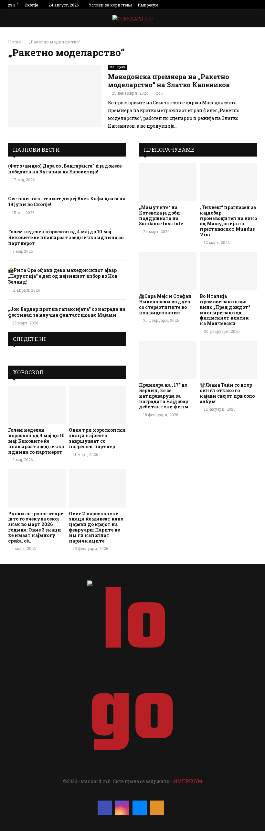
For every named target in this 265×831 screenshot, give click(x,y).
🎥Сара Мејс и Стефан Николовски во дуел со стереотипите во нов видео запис (165, 304)
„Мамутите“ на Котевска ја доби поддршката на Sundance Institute (161, 215)
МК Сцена (118, 67)
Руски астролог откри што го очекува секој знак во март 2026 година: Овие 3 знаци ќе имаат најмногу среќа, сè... (36, 527)
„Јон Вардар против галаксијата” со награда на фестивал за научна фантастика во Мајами (66, 312)
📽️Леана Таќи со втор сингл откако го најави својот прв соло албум (227, 393)
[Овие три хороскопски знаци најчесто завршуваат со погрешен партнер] (97, 405)
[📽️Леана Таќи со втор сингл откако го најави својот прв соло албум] (228, 360)
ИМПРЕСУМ (188, 781)
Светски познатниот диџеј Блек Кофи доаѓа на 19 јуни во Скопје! (66, 201)
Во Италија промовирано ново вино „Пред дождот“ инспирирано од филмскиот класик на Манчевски (225, 309)
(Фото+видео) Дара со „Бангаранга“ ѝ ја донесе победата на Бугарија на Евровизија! (65, 169)
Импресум (148, 4)
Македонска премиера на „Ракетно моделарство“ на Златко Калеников (169, 80)
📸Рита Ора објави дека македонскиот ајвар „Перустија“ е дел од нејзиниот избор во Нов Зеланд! (62, 276)
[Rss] (157, 808)
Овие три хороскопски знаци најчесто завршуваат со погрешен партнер (97, 438)
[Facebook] (105, 808)
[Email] (139, 808)
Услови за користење (110, 4)
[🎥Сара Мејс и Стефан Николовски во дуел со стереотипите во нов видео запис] (167, 271)
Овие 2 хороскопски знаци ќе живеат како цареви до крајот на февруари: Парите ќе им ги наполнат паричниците (96, 527)
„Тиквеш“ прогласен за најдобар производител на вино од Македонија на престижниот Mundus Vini (228, 221)
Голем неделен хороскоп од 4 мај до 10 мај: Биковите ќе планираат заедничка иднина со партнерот (65, 237)
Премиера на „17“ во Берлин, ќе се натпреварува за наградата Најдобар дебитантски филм (163, 396)
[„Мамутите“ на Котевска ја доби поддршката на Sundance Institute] (167, 182)
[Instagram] (122, 808)
